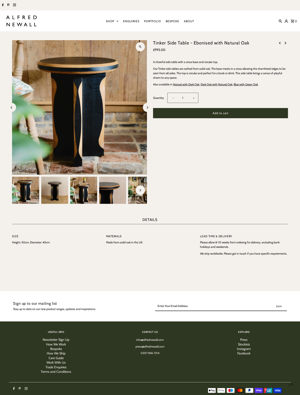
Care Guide (56, 358)
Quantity (158, 98)
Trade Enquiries (56, 367)
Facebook (243, 353)
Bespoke (56, 349)
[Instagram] (14, 5)
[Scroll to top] (291, 384)
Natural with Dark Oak (186, 84)
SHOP (110, 21)
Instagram (244, 349)
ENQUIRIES (131, 21)
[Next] (147, 107)
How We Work (56, 344)
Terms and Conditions (56, 372)
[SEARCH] (280, 21)
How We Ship (56, 353)
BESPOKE (172, 21)
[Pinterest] (7, 5)
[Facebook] (2, 5)
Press (244, 340)
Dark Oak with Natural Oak (216, 84)
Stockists (244, 344)
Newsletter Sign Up (56, 340)
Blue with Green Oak (246, 84)
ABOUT (189, 21)
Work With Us (56, 362)
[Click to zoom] (140, 46)
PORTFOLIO (152, 21)
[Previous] (11, 107)
